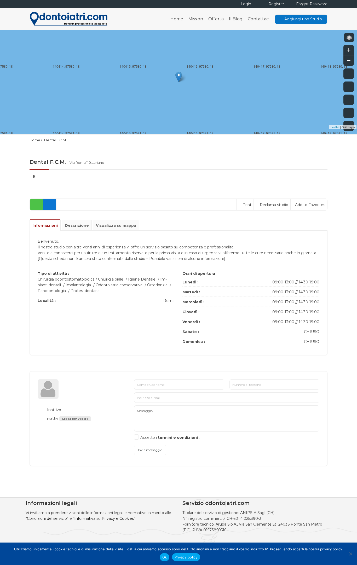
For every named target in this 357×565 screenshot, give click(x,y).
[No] (350, 553)
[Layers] (349, 37)
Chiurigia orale (110, 279)
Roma (169, 300)
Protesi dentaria (85, 290)
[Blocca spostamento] (348, 100)
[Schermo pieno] (348, 73)
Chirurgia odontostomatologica (66, 279)
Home (176, 18)
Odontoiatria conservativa (119, 285)
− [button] (348, 60)
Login (245, 4)
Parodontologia (52, 290)
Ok (164, 557)
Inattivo (53, 409)
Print (246, 204)
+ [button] (348, 50)
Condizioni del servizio (47, 518)
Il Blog (236, 18)
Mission (195, 18)
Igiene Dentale (142, 279)
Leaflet (335, 127)
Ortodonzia (157, 285)
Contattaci (258, 18)
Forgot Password (311, 4)
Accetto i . (170, 437)
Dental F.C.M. (55, 140)
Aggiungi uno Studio (302, 19)
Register (275, 4)
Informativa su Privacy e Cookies (104, 518)
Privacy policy (186, 557)
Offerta (216, 18)
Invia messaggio (150, 450)
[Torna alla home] (348, 113)
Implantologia (78, 285)
